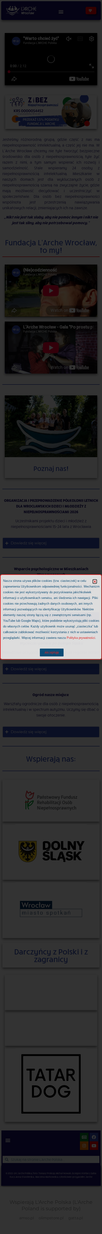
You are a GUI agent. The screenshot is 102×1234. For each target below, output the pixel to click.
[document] (51, 617)
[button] (95, 581)
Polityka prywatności (81, 638)
